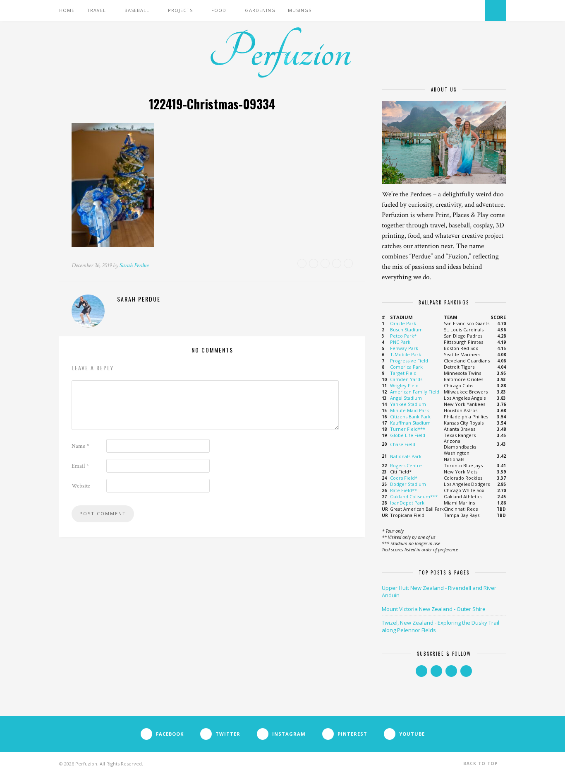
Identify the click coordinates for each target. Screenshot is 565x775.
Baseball (136, 10)
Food (218, 10)
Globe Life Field (407, 435)
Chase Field (402, 444)
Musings (299, 10)
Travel (96, 10)
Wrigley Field (404, 385)
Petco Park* (403, 336)
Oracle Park (403, 323)
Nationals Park (405, 456)
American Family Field (414, 392)
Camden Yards (406, 379)
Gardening (260, 10)
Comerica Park (406, 367)
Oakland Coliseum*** (414, 496)
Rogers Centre (406, 465)
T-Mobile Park (405, 354)
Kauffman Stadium (410, 423)
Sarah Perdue (134, 265)
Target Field (403, 373)
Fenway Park (404, 348)
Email (80, 466)
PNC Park (400, 342)
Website (81, 486)
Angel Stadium (406, 398)
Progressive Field (409, 360)
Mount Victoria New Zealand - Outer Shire (434, 609)
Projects (180, 10)
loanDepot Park (407, 503)
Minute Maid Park (409, 410)
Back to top (481, 763)
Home (66, 10)
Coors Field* (403, 478)
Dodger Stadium (408, 484)
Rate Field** (403, 490)
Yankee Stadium (408, 404)
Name (80, 446)
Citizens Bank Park (410, 416)
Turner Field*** (407, 429)
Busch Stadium (406, 329)
